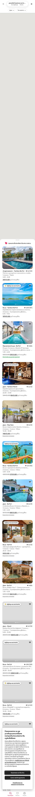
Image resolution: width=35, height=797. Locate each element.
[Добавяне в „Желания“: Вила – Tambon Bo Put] (30, 285)
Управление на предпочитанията (17, 783)
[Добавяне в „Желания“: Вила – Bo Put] (30, 522)
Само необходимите (17, 778)
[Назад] (3, 4)
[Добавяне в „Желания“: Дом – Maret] (30, 604)
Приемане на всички (17, 773)
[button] (6, 280)
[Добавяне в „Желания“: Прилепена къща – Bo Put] (30, 323)
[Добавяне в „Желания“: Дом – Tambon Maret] (30, 364)
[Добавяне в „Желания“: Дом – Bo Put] (30, 481)
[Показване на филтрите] (31, 4)
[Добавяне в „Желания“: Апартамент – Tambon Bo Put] (30, 248)
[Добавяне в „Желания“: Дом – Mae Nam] (30, 402)
